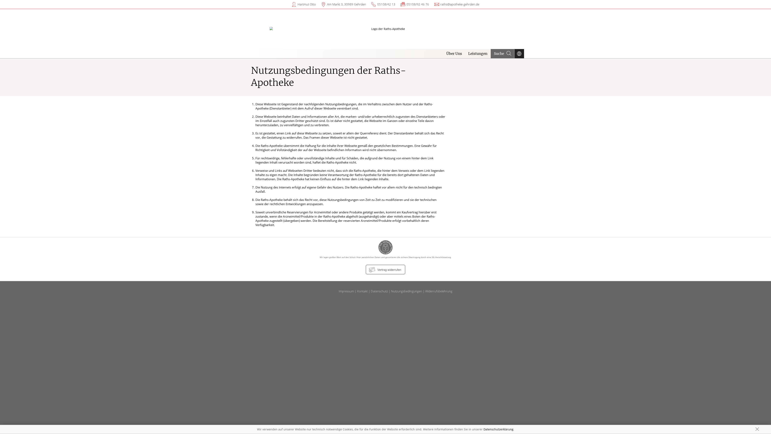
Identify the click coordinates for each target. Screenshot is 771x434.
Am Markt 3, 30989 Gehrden (346, 4)
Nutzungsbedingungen (406, 291)
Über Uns (454, 53)
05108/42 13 (386, 4)
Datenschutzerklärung (498, 429)
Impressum (346, 291)
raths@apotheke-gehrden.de (459, 4)
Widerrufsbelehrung (438, 291)
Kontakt (362, 291)
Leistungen (477, 53)
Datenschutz (379, 291)
